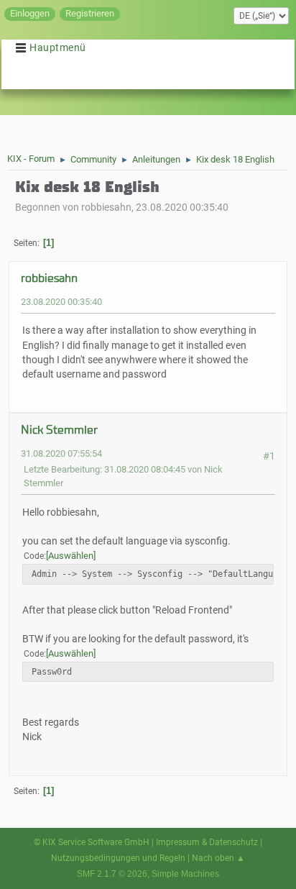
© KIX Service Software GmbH (91, 842)
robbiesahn (49, 278)
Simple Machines (185, 874)
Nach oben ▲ (218, 858)
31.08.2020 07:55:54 (61, 453)
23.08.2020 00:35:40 (61, 301)
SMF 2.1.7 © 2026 (112, 874)
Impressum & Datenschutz (207, 842)
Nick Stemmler (59, 429)
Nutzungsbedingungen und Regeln (118, 858)
